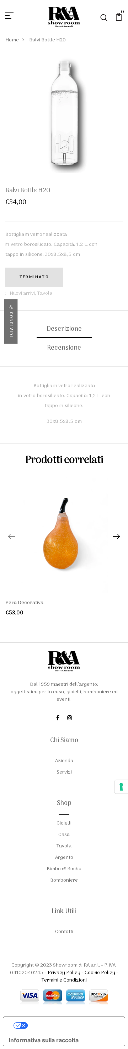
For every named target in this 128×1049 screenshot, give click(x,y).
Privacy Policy (64, 973)
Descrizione (64, 329)
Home (12, 40)
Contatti (64, 932)
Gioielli (64, 823)
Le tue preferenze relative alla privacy (71, 1025)
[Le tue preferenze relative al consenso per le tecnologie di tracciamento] (121, 787)
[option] (64, 552)
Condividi (11, 325)
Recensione (64, 348)
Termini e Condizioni (64, 980)
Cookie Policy (100, 973)
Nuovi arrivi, (23, 293)
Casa (64, 835)
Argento (64, 857)
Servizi (64, 772)
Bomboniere (64, 880)
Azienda (64, 761)
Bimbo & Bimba (64, 869)
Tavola (44, 293)
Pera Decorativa (24, 603)
